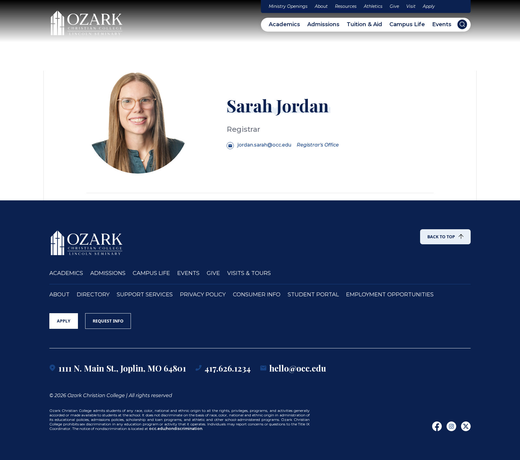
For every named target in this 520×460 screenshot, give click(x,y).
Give (394, 6)
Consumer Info (256, 295)
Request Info (108, 321)
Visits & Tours (249, 273)
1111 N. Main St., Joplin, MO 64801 (122, 368)
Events (441, 24)
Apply (429, 6)
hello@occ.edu (297, 368)
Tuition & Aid (364, 24)
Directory (93, 295)
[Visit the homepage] (87, 20)
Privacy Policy (203, 295)
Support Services (145, 295)
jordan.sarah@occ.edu (264, 145)
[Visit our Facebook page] (437, 426)
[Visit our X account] (466, 426)
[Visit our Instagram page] (451, 426)
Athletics (373, 6)
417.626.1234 (228, 368)
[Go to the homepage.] (87, 240)
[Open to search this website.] (462, 24)
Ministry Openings (288, 6)
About (321, 6)
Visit (411, 6)
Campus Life (407, 24)
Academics (284, 24)
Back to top (441, 236)
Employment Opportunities (390, 295)
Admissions (323, 24)
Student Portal (313, 295)
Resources (346, 6)
